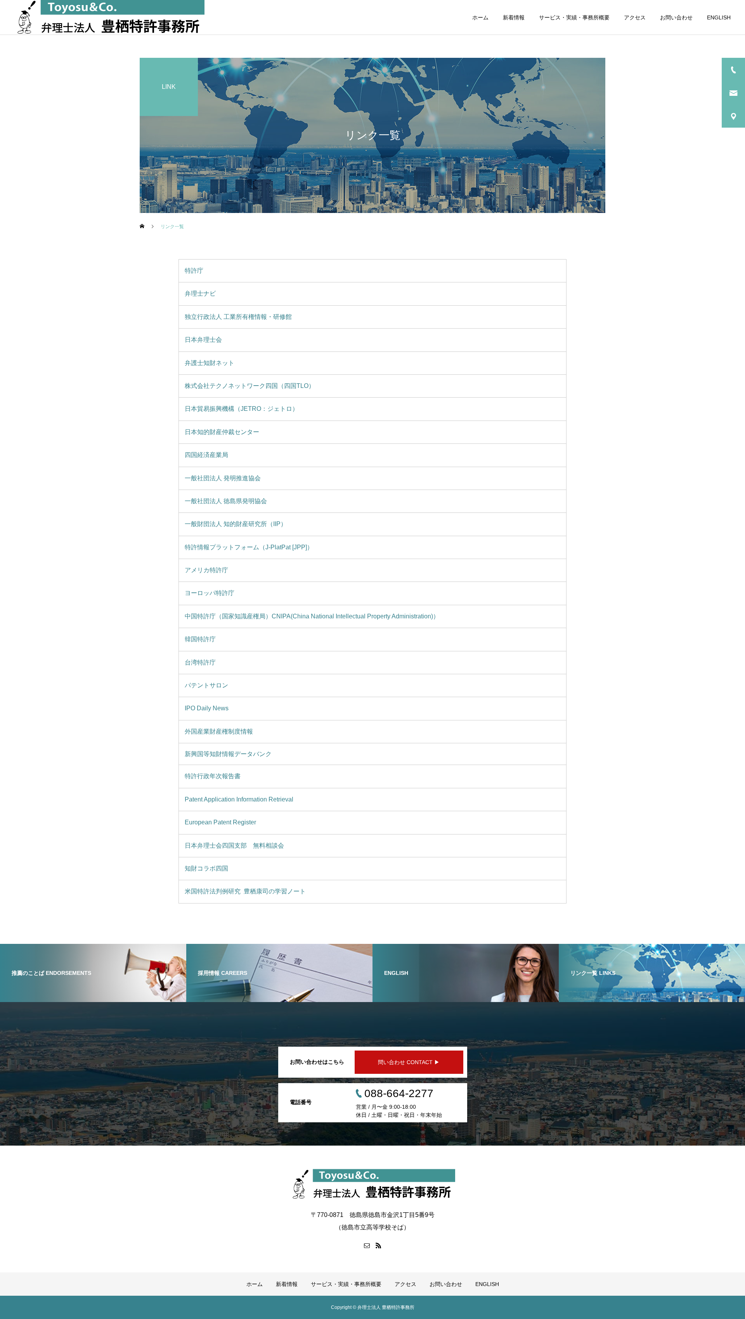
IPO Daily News (207, 708)
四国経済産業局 (207, 455)
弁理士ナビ (201, 293)
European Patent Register (221, 822)
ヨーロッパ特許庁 (210, 593)
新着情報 (514, 17)
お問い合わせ (676, 17)
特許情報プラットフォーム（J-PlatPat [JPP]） (249, 547)
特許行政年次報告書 (213, 776)
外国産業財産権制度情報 (220, 731)
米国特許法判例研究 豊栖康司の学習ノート (246, 891)
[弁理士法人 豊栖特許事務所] (372, 1184)
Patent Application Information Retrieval (240, 799)
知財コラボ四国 (207, 868)
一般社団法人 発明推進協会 (223, 478)
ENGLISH (719, 17)
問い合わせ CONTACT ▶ (409, 1062)
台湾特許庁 (201, 662)
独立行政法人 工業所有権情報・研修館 (239, 316)
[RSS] (378, 1245)
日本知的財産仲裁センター (223, 432)
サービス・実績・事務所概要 (574, 17)
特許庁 (195, 270)
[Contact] (367, 1245)
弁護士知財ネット (210, 363)
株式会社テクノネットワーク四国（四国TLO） (250, 386)
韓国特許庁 (201, 639)
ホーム (480, 17)
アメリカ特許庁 (207, 570)
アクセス (635, 17)
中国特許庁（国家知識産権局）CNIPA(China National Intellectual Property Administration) (312, 616)
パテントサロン (207, 685)
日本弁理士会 (204, 339)
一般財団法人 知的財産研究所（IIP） (236, 524)
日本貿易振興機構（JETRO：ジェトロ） (242, 408)
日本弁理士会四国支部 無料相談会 (235, 845)
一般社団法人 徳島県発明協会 (227, 501)
